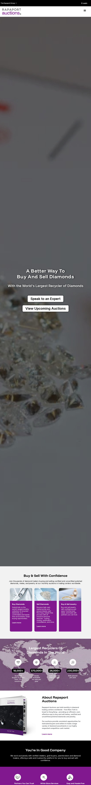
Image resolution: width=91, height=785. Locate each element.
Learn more (47, 734)
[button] (85, 10)
